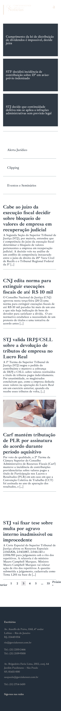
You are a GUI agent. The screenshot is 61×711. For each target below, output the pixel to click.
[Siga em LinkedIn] (13, 702)
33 (48, 583)
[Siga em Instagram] (6, 702)
